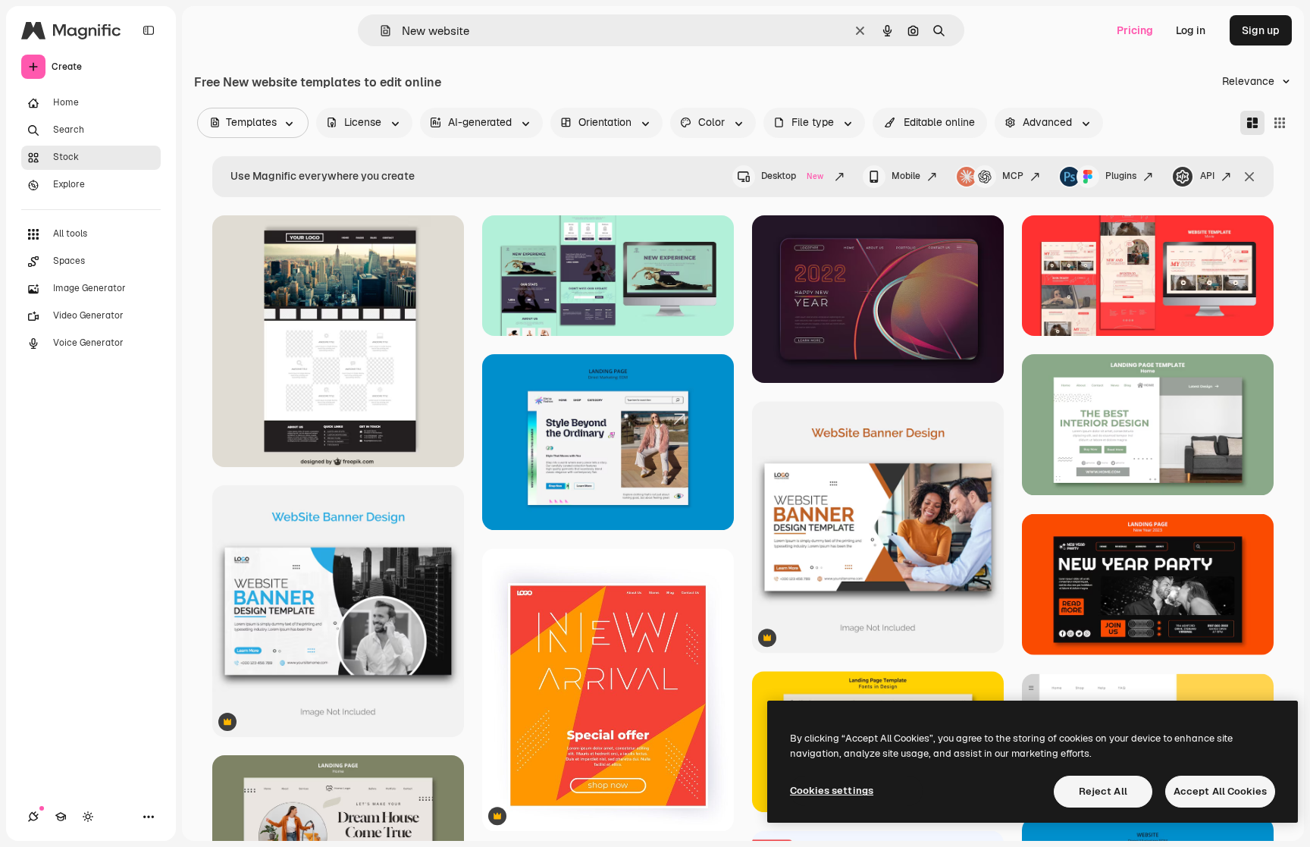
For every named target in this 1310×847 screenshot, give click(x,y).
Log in (1190, 30)
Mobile (906, 176)
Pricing (1135, 30)
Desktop (792, 176)
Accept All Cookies (1220, 791)
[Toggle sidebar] (148, 30)
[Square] (1280, 123)
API (1207, 176)
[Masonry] (1252, 123)
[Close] (1249, 177)
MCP (1012, 176)
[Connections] (33, 817)
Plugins (1120, 176)
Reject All (1103, 791)
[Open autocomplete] (379, 30)
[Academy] (61, 817)
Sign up (1261, 30)
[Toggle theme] (88, 817)
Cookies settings (831, 790)
